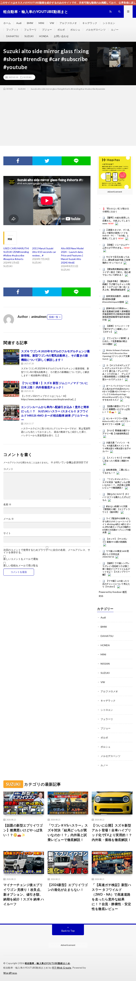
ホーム (7, 23)
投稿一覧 (53, 317)
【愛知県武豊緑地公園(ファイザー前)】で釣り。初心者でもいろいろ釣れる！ (116, 272)
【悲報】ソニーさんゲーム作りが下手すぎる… (115, 246)
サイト (7, 533)
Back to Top (68, 930)
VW (52, 23)
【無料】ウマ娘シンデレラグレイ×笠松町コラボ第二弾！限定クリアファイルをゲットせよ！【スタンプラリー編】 (116, 569)
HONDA (43, 36)
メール (8, 519)
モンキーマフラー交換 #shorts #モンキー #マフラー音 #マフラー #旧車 (116, 421)
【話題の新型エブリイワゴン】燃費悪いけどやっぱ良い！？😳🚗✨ (116, 409)
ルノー (114, 29)
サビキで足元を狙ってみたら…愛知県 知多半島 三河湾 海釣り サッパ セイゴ (116, 260)
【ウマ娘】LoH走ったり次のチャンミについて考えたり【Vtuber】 (116, 584)
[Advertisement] (68, 117)
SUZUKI (29, 36)
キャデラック (89, 23)
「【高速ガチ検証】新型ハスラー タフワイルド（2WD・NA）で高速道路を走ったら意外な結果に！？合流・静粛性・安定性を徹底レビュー (111, 897)
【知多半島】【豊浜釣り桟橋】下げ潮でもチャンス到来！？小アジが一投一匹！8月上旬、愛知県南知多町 (116, 285)
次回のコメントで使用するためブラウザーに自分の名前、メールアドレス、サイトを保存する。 (46, 551)
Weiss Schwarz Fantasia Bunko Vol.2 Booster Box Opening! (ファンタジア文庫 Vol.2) (116, 354)
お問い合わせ (61, 36)
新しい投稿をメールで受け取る (20, 565)
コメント (8, 469)
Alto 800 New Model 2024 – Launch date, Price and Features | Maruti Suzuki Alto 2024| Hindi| (72, 255)
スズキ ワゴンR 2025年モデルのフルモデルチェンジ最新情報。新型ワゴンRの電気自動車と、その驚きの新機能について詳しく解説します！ (55, 355)
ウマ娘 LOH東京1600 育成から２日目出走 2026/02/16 (115, 554)
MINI (41, 23)
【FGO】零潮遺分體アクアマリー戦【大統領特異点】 (116, 432)
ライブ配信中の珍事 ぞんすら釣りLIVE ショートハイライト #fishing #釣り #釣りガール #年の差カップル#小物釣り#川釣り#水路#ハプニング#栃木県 (116, 525)
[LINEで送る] (76, 160)
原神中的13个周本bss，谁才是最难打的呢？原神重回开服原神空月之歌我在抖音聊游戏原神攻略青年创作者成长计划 (116, 314)
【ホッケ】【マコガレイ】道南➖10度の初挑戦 (114, 540)
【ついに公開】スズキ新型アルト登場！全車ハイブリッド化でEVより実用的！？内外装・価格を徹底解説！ (112, 832)
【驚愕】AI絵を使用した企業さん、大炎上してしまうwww (116, 220)
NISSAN (105, 663)
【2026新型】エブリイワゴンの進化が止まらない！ (68, 887)
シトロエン (109, 23)
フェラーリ (30, 29)
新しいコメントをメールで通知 (20, 559)
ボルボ (61, 29)
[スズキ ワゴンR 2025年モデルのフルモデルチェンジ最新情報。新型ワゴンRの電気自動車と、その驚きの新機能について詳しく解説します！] (11, 357)
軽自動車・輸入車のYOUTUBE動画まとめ (47, 963)
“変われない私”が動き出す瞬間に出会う (115, 210)
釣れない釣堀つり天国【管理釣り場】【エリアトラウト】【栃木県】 (116, 509)
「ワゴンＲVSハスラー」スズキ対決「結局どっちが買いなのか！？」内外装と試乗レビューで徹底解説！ (116, 483)
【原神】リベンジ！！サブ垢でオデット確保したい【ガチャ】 (115, 329)
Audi (18, 23)
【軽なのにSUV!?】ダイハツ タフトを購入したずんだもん (116, 497)
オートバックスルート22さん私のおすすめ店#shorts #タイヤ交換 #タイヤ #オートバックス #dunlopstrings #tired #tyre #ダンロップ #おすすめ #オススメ (116, 392)
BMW (30, 23)
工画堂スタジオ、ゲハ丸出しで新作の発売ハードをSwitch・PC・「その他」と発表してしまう (115, 234)
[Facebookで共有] (17, 160)
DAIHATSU (12, 36)
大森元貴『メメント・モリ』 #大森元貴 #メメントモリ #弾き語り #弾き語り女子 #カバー (116, 446)
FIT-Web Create (61, 967)
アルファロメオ (68, 23)
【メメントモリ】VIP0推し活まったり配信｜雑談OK (116, 459)
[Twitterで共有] (46, 160)
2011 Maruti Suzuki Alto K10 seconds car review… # (44, 252)
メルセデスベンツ (96, 29)
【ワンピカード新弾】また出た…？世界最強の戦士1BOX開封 (115, 341)
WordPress (10, 973)
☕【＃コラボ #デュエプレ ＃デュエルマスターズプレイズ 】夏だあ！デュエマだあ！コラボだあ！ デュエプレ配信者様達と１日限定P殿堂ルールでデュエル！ (116, 372)
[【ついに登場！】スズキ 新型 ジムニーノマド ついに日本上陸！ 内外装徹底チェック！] (11, 389)
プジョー (47, 29)
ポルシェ (75, 29)
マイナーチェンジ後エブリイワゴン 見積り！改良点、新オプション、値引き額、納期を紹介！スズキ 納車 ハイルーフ (23, 894)
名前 (7, 504)
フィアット (12, 29)
